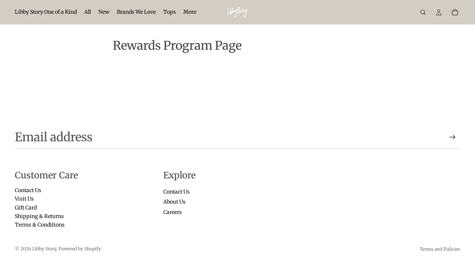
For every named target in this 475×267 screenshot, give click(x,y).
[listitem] (190, 12)
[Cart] (455, 12)
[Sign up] (452, 137)
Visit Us (24, 199)
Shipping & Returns (39, 216)
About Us (174, 202)
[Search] (423, 12)
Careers (172, 212)
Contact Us (28, 190)
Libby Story (44, 248)
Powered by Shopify (80, 248)
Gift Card (26, 207)
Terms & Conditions (40, 225)
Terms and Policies (440, 249)
